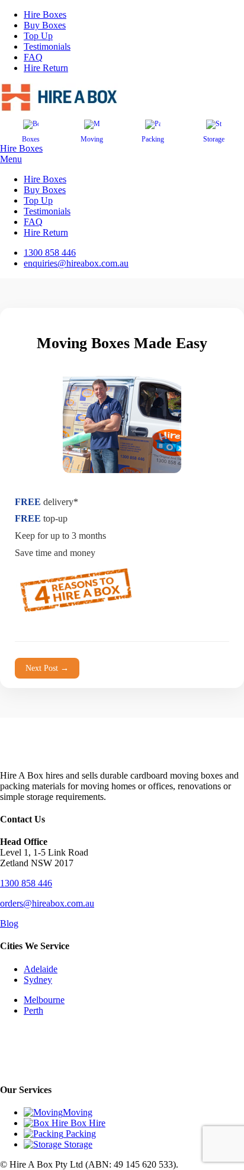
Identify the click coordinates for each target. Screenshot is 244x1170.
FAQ (33, 57)
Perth (33, 1010)
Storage (213, 139)
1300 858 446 (26, 883)
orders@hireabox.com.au (47, 903)
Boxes (31, 139)
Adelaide (40, 969)
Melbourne (44, 1000)
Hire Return (46, 68)
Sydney (38, 980)
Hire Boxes (45, 14)
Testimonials (47, 46)
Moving (92, 139)
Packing (153, 139)
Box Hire (86, 1123)
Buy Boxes (45, 25)
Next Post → (47, 668)
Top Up (38, 36)
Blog (9, 923)
